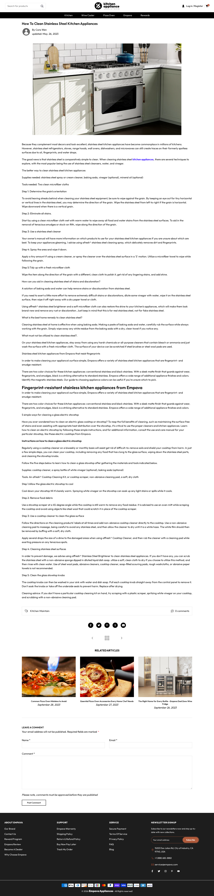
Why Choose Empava (15, 854)
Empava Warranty (66, 828)
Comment (28, 753)
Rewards (145, 15)
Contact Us (10, 833)
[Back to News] (107, 638)
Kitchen (68, 15)
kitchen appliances (143, 159)
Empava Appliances (101, 891)
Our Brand (9, 828)
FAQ (111, 844)
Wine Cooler (87, 15)
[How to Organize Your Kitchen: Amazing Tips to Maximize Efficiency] (121, 638)
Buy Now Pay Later (66, 844)
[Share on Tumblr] (115, 625)
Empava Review (12, 844)
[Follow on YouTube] (178, 871)
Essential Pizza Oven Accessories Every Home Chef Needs (106, 701)
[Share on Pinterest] (107, 625)
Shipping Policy (64, 833)
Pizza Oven (109, 15)
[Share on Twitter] (98, 625)
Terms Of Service (118, 833)
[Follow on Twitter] (159, 871)
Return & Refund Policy (68, 839)
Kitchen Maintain (39, 611)
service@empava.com (166, 864)
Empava (127, 15)
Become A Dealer (13, 849)
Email (113, 740)
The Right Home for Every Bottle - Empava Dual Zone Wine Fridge (165, 702)
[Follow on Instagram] (166, 871)
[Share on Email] (123, 625)
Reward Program (13, 839)
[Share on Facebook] (90, 625)
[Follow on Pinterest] (172, 871)
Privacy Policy (116, 839)
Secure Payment (117, 828)
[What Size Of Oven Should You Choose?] (92, 638)
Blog (111, 849)
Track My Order (65, 849)
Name (26, 740)
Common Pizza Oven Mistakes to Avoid (49, 701)
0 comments (182, 611)
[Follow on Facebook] (152, 871)
